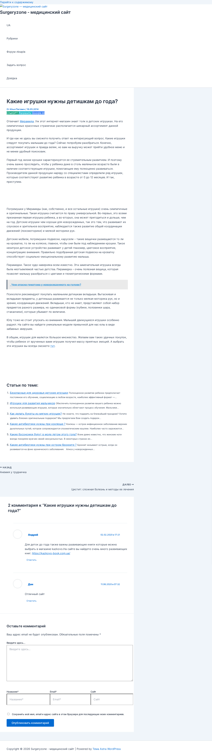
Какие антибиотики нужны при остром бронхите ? (43, 444)
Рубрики (12, 38)
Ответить (31, 560)
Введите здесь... (16, 642)
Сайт (93, 691)
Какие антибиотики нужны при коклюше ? (37, 424)
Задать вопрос (16, 65)
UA (8, 25)
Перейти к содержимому (16, 2)
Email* (53, 691)
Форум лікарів (16, 51)
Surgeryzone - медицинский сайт (35, 12)
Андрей (33, 534)
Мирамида (27, 121)
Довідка (12, 78)
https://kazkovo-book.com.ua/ (51, 553)
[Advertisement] (67, 195)
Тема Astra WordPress (107, 749)
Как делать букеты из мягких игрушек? (36, 413)
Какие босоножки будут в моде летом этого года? (43, 434)
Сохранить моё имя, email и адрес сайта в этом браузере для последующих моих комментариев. (68, 714)
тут (52, 346)
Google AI (38, 113)
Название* (13, 691)
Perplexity (25, 113)
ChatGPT (13, 113)
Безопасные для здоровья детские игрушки (39, 392)
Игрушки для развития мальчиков (32, 403)
